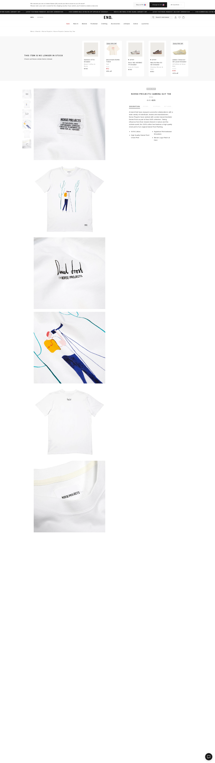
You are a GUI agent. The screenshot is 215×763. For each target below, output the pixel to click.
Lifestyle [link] (127, 24)
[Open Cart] (183, 17)
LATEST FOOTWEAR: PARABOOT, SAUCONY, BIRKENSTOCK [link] (40, 12)
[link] (107, 17)
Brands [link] (84, 24)
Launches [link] (145, 24)
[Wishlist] (179, 17)
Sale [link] (68, 24)
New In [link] (75, 24)
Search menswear (162, 17)
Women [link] (40, 17)
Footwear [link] (94, 24)
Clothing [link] (104, 24)
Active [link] (135, 24)
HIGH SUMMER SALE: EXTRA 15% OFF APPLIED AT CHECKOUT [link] (84, 12)
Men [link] (32, 17)
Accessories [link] (115, 24)
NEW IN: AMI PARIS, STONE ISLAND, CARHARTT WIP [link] (126, 12)
